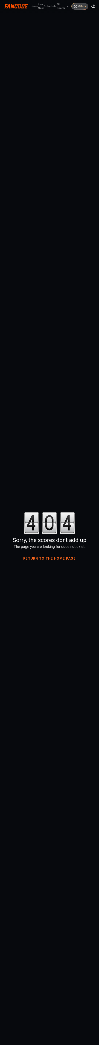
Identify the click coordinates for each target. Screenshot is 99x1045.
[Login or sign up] (93, 6)
